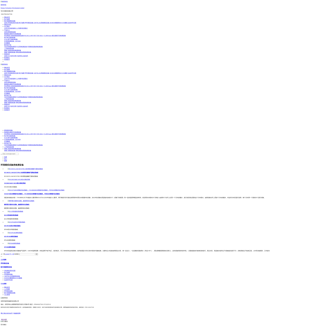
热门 (5, 159)
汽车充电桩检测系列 (10, 145)
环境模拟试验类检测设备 (35, 145)
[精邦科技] (168, 64)
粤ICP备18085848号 (7, 313)
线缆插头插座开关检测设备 (12, 84)
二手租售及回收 (9, 147)
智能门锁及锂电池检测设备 (12, 100)
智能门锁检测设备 (9, 150)
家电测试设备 (8, 130)
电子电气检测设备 (9, 88)
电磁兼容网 (16, 313)
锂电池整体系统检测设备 (23, 150)
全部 (5, 22)
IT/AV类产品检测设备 (11, 137)
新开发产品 (7, 95)
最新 (5, 160)
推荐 (5, 157)
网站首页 (7, 17)
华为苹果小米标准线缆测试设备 (14, 134)
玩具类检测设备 (22, 145)
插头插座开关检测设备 (59, 134)
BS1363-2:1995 (28, 134)
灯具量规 (7, 141)
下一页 (12, 254)
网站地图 (4, 319)
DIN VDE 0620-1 (38, 134)
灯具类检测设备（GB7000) (12, 91)
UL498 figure (48, 134)
